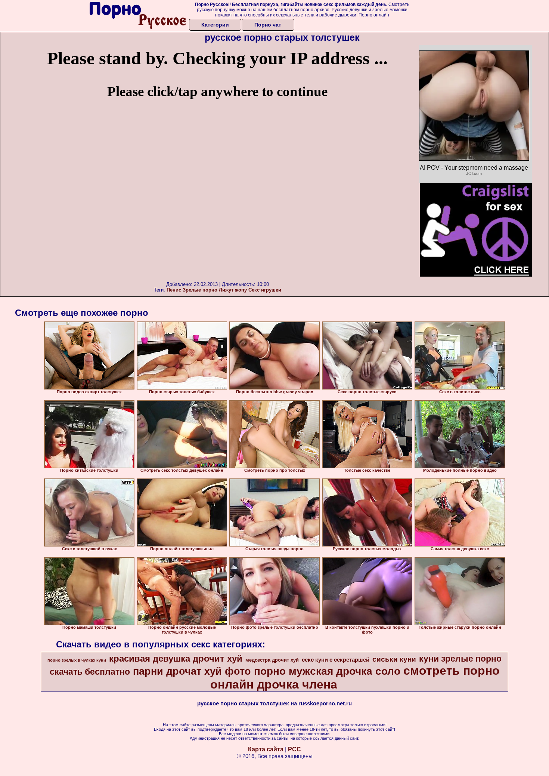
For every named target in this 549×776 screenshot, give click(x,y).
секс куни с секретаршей (335, 660)
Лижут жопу (233, 290)
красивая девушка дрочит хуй (175, 658)
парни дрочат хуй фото (192, 671)
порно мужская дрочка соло (327, 671)
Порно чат (267, 25)
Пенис (174, 290)
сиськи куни (394, 659)
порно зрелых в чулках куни (76, 660)
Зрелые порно (200, 290)
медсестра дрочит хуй (272, 660)
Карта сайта (265, 749)
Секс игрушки (264, 290)
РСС (294, 749)
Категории (215, 25)
